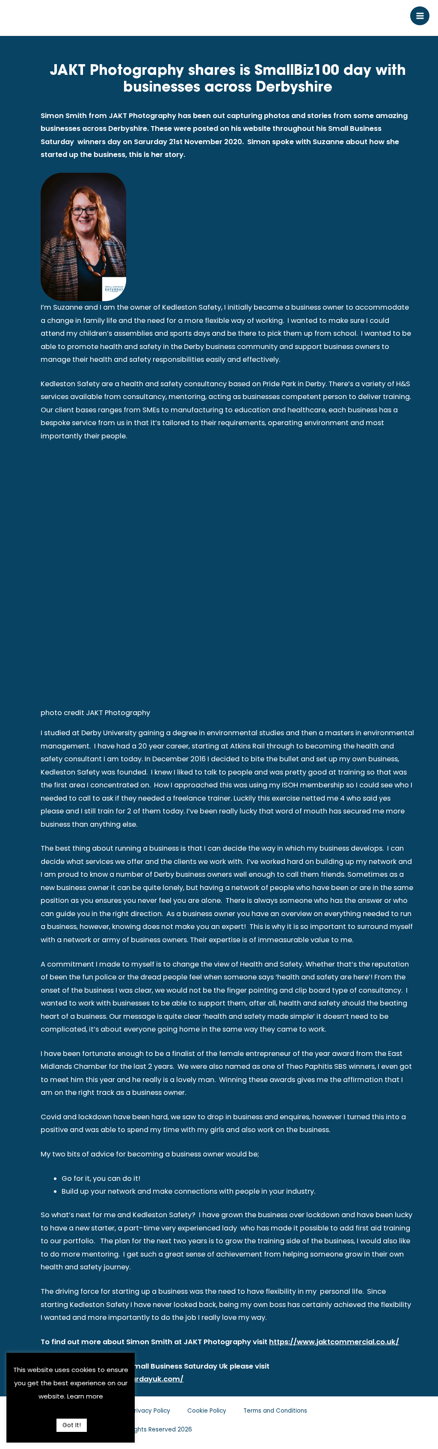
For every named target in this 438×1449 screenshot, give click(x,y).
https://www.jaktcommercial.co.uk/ (334, 1342)
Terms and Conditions (275, 1411)
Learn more (85, 1396)
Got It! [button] (71, 1425)
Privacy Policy (150, 1411)
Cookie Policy (206, 1411)
